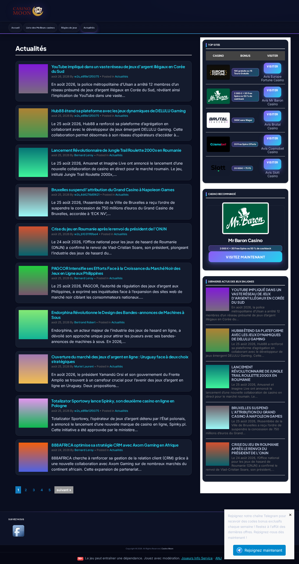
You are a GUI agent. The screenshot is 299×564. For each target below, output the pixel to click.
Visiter (272, 66)
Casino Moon (167, 548)
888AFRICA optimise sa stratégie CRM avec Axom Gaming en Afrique (114, 445)
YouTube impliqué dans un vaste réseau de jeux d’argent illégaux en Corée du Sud (118, 69)
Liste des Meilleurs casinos (40, 27)
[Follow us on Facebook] (18, 536)
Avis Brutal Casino (272, 126)
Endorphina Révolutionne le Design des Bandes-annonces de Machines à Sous (117, 315)
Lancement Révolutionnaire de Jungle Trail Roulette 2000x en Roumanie (116, 150)
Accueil (15, 27)
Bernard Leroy (83, 155)
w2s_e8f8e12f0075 (86, 76)
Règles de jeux (69, 27)
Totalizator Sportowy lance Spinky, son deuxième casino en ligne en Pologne (112, 403)
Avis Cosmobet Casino (272, 150)
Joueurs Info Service (197, 558)
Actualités (89, 27)
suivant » (64, 490)
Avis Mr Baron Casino (272, 102)
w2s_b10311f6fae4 (86, 234)
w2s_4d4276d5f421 (87, 194)
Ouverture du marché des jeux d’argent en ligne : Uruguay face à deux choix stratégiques (119, 359)
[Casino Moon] (28, 10)
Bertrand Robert (85, 322)
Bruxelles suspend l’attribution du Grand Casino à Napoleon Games (112, 189)
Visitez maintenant (245, 257)
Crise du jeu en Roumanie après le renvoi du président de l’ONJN (109, 228)
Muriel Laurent (84, 366)
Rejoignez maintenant (263, 550)
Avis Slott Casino (272, 174)
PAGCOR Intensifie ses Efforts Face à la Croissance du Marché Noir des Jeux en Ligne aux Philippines (115, 270)
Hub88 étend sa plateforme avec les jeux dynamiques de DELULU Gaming (118, 110)
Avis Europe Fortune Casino (272, 78)
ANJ (218, 558)
